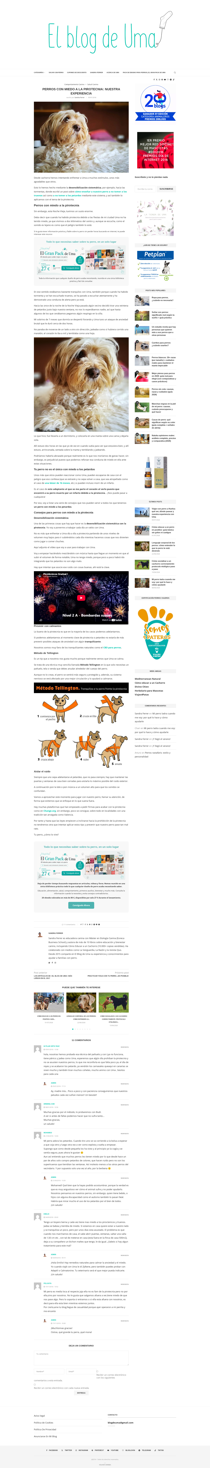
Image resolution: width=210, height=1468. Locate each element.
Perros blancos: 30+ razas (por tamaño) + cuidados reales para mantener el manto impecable (164, 361)
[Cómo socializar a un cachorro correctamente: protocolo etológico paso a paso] (114, 1002)
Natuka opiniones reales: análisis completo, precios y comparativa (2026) (164, 438)
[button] (37, 1011)
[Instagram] (159, 79)
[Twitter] (157, 79)
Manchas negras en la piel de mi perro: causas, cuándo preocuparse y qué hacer (164, 408)
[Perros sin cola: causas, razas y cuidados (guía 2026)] (142, 393)
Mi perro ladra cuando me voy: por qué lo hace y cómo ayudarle (163, 582)
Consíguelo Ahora (81, 905)
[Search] (175, 72)
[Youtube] (165, 79)
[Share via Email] (99, 924)
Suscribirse (166, 189)
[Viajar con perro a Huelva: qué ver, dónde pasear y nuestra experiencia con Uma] (142, 512)
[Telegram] (171, 79)
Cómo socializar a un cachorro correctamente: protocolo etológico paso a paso (163, 565)
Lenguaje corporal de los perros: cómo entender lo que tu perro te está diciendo (163, 547)
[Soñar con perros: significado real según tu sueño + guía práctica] (142, 316)
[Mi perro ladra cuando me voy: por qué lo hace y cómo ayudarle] (142, 583)
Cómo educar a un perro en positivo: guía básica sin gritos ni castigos (163, 530)
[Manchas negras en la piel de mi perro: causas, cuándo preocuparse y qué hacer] (142, 407)
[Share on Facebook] (85, 924)
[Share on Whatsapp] (91, 924)
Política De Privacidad (45, 1429)
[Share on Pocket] (96, 924)
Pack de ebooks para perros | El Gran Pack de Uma (144, 72)
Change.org (50, 810)
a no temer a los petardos (67, 195)
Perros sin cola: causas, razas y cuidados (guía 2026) (163, 392)
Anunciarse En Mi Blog (45, 1436)
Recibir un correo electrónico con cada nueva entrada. (61, 1388)
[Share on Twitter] (87, 924)
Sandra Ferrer (96, 72)
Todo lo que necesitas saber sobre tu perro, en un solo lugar (81, 241)
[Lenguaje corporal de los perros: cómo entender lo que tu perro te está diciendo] (81, 1002)
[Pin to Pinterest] (89, 924)
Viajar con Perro (56, 72)
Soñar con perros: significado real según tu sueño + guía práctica (163, 315)
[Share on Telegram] (94, 924)
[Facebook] (154, 79)
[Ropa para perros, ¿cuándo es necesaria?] (142, 301)
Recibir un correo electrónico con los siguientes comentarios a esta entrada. (80, 1377)
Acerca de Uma (113, 72)
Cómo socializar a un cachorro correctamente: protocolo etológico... (113, 1019)
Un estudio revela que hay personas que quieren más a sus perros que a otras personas (164, 331)
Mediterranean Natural (148, 678)
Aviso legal (39, 1415)
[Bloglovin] (168, 79)
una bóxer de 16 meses (57, 483)
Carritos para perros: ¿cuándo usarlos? (161, 344)
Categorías (39, 72)
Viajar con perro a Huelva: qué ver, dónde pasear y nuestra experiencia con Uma (164, 513)
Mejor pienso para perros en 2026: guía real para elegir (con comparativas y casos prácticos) (164, 377)
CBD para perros (112, 647)
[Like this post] (82, 924)
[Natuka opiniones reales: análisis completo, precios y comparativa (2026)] (142, 439)
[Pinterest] (162, 79)
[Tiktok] (174, 79)
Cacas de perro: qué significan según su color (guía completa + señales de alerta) (163, 424)
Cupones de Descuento (76, 72)
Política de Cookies (43, 1422)
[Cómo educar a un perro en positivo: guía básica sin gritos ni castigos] (49, 1002)
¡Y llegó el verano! (161, 739)
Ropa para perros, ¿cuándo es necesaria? (162, 299)
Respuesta (125, 1047)
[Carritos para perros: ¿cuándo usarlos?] (142, 346)
